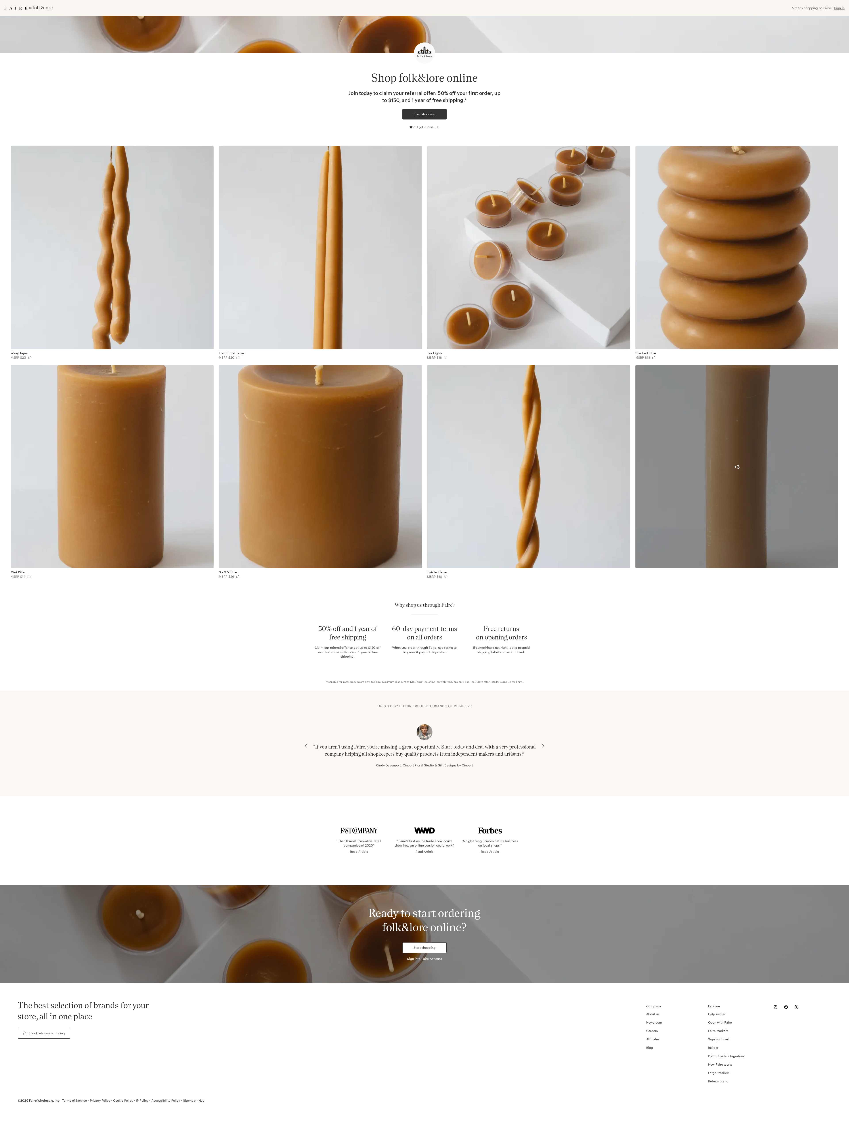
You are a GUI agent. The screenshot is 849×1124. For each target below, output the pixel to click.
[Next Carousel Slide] (543, 746)
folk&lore (452, 681)
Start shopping (424, 114)
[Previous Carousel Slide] (306, 746)
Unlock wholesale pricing (46, 1033)
